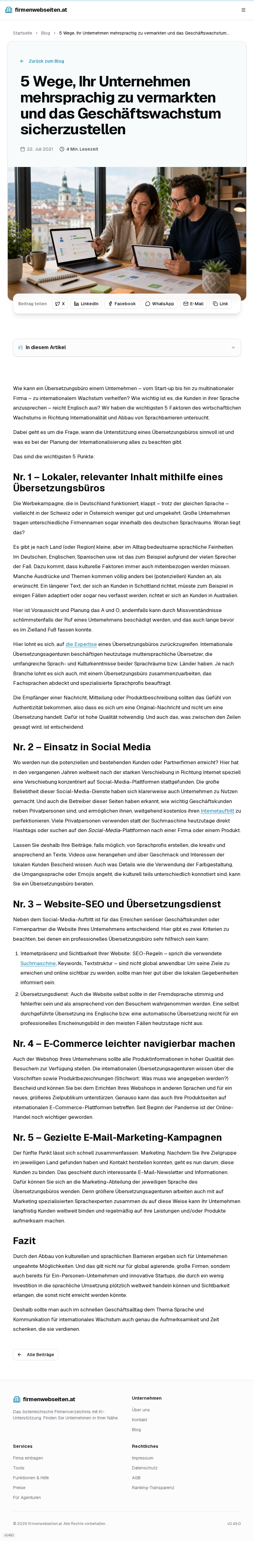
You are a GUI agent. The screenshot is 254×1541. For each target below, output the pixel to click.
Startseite (22, 33)
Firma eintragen (28, 1458)
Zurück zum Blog (46, 61)
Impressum (142, 1458)
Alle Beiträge (40, 1354)
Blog (45, 33)
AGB (136, 1478)
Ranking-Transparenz (153, 1487)
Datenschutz (145, 1468)
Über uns (141, 1410)
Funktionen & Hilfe (31, 1478)
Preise (19, 1487)
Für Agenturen (27, 1497)
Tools (18, 1468)
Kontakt (139, 1419)
